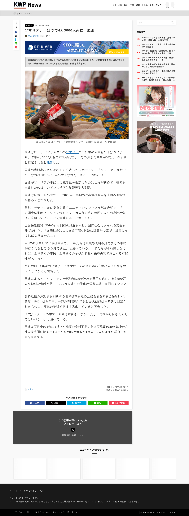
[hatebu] (16, 39)
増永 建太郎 (33, 36)
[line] (16, 43)
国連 (31, 389)
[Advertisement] (50, 362)
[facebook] (16, 32)
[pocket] (16, 47)
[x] (16, 36)
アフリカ (29, 25)
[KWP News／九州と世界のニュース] (27, 5)
